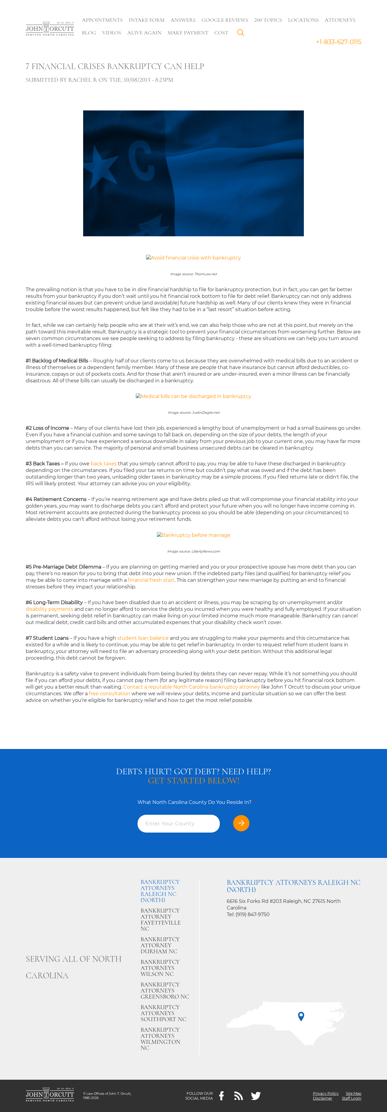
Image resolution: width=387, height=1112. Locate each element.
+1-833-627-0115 (338, 42)
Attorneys (340, 20)
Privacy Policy (326, 1093)
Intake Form (146, 20)
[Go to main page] (50, 29)
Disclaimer (322, 1098)
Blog (89, 32)
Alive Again (144, 32)
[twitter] (256, 1095)
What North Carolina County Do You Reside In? (196, 802)
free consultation (109, 693)
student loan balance (143, 638)
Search (242, 34)
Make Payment (187, 32)
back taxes (104, 464)
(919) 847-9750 (253, 914)
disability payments (49, 609)
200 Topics (268, 20)
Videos (111, 32)
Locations (303, 20)
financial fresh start (151, 580)
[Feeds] (238, 1095)
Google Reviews (225, 20)
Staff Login (351, 1098)
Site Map (353, 1093)
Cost (221, 32)
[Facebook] (221, 1095)
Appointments (102, 20)
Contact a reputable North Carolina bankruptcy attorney (191, 687)
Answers (183, 20)
